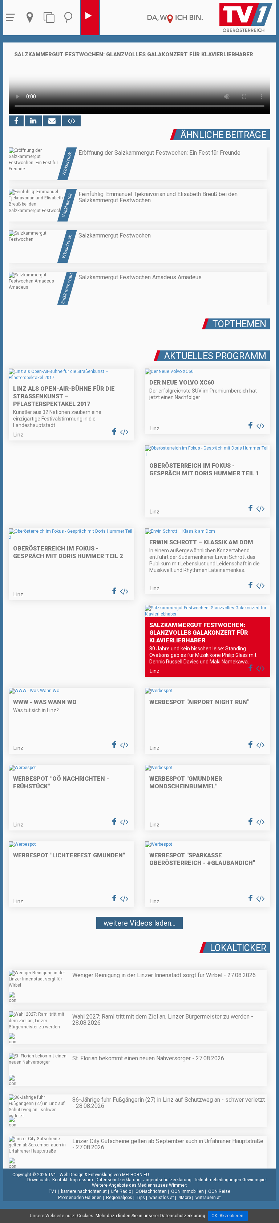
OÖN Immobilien (187, 1191)
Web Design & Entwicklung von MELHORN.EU (104, 1174)
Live (90, 17)
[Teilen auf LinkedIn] (33, 120)
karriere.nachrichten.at (84, 1191)
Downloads (38, 1179)
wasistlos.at (161, 1197)
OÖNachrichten (151, 1191)
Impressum (81, 1179)
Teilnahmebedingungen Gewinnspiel (230, 1179)
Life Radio (121, 1191)
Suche (70, 17)
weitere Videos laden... (139, 923)
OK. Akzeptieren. (227, 1215)
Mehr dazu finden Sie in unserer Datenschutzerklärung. (151, 1215)
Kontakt (60, 1179)
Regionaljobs (119, 1197)
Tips (141, 1197)
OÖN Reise (219, 1191)
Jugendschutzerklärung (167, 1179)
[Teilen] (52, 120)
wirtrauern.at (208, 1197)
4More (184, 1197)
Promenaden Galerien (80, 1197)
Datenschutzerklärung (118, 1179)
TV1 (53, 1191)
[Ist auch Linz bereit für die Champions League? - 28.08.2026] (139, 945)
